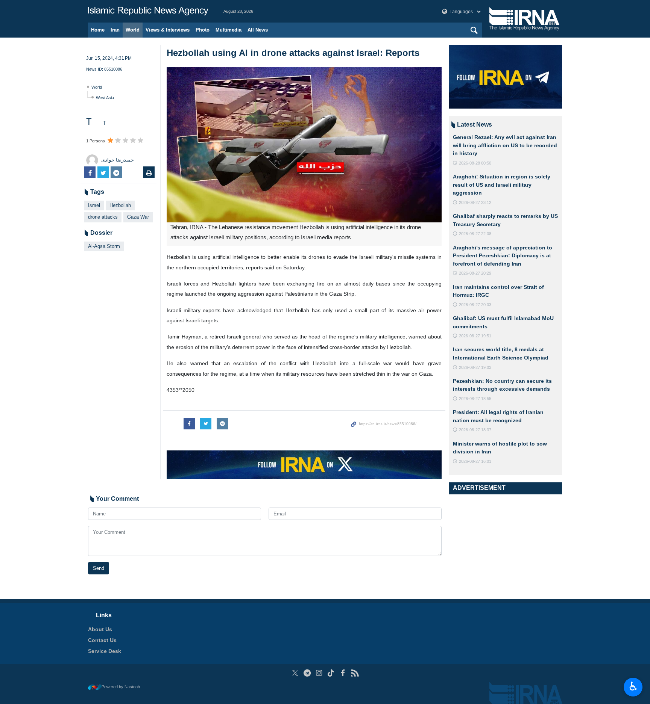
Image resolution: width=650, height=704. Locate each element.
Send (98, 568)
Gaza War (138, 217)
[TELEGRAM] (307, 673)
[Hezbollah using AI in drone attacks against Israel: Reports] (304, 144)
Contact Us (102, 640)
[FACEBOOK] (343, 673)
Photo (203, 30)
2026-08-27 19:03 (475, 367)
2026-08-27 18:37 (475, 430)
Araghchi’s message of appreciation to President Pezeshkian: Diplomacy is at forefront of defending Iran (502, 256)
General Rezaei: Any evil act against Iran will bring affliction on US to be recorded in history (505, 145)
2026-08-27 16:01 (475, 461)
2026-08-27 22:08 (475, 233)
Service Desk (104, 651)
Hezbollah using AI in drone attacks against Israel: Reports (293, 53)
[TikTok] (331, 673)
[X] (295, 673)
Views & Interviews (168, 30)
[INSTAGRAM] (319, 673)
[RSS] (355, 673)
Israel (94, 205)
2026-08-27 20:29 (475, 273)
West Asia (105, 97)
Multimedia (228, 30)
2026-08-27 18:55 (475, 398)
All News (258, 30)
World (133, 30)
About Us (100, 629)
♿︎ (633, 686)
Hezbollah (120, 205)
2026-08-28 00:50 (475, 163)
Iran (115, 30)
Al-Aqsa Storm (104, 246)
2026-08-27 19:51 (475, 336)
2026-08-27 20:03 (475, 304)
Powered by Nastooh (121, 686)
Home (98, 30)
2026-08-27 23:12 (475, 202)
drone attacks (103, 217)
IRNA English (148, 11)
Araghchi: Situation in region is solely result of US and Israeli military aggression (501, 185)
